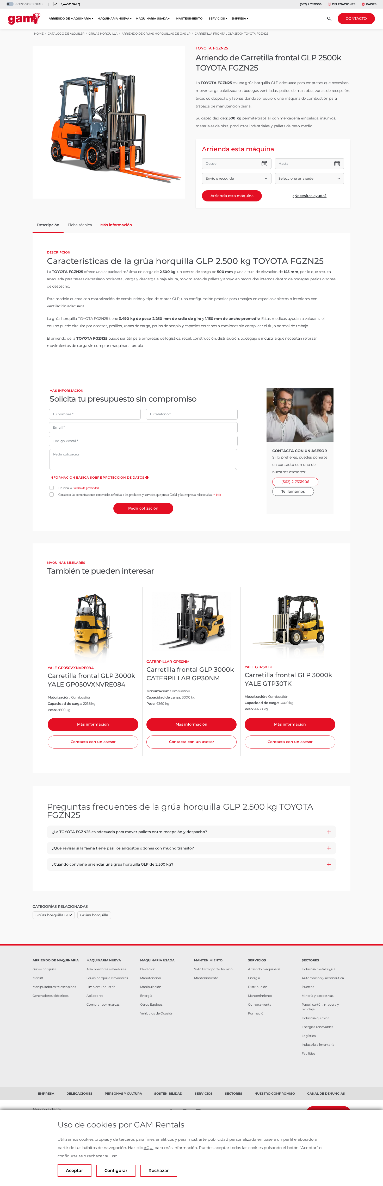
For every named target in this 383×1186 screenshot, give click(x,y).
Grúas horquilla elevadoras (107, 978)
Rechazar (159, 1170)
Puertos (308, 987)
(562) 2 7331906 (311, 4)
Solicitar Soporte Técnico (213, 969)
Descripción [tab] (48, 225)
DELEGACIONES (343, 4)
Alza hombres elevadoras (106, 969)
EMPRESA (238, 18)
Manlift (38, 978)
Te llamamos (293, 491)
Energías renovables (317, 1027)
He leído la (78, 488)
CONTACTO (356, 18)
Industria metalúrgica (319, 969)
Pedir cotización (143, 508)
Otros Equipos (151, 1004)
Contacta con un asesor (93, 741)
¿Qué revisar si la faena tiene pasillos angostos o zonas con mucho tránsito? (123, 848)
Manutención (150, 978)
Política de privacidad (85, 488)
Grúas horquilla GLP (53, 915)
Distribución (257, 987)
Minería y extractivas (317, 996)
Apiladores (95, 996)
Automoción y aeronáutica (323, 978)
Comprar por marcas (103, 1004)
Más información (93, 724)
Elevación (147, 969)
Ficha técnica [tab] (80, 225)
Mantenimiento (206, 978)
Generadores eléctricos (51, 996)
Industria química (315, 1018)
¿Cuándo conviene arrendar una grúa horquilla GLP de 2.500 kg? (112, 864)
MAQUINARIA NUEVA (113, 18)
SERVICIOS (217, 18)
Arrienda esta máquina (232, 195)
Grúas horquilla (94, 915)
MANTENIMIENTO (189, 18)
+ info (217, 495)
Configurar (115, 1170)
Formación (256, 1013)
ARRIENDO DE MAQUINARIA (70, 18)
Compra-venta (259, 1004)
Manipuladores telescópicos (54, 987)
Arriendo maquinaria (264, 969)
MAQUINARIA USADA (152, 18)
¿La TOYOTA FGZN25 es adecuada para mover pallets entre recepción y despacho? (129, 831)
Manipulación (150, 987)
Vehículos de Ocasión (156, 1013)
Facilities (308, 1053)
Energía (146, 996)
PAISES (371, 4)
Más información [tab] (116, 225)
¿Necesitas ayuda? (309, 195)
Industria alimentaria (318, 1045)
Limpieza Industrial (101, 987)
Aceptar (74, 1170)
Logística (309, 1036)
